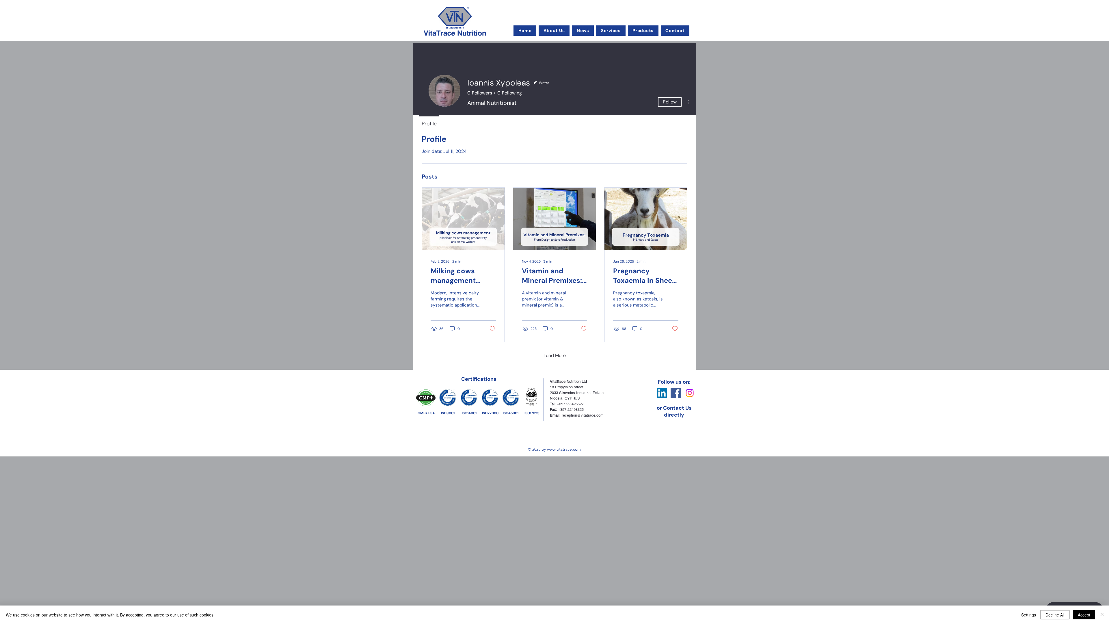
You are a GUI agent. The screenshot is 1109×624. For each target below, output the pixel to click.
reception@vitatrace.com (583, 415)
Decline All (1055, 615)
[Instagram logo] (689, 393)
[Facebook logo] (676, 393)
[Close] (1102, 614)
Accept (1084, 615)
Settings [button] (1028, 615)
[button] (554, 30)
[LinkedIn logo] (662, 393)
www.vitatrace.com (564, 449)
